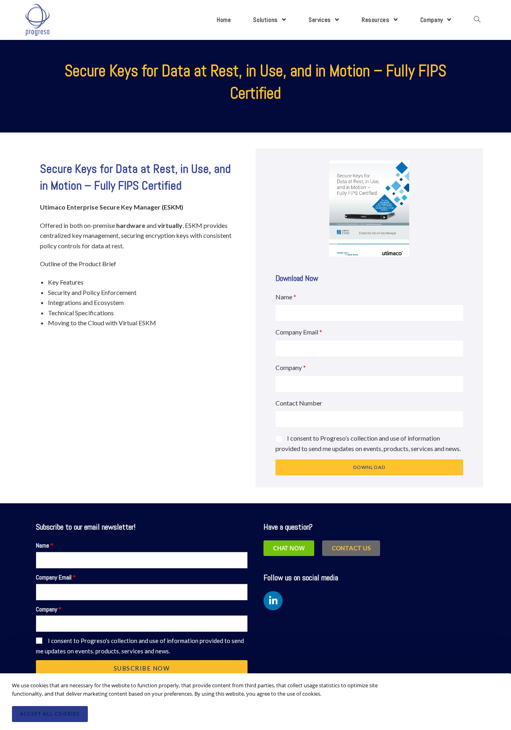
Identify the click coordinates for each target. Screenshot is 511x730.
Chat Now (289, 548)
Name (283, 297)
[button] (351, 548)
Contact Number (298, 403)
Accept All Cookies (50, 713)
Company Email (296, 332)
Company (288, 367)
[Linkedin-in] (273, 600)
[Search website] (477, 20)
